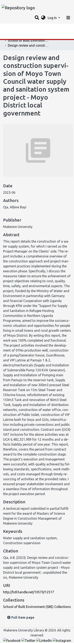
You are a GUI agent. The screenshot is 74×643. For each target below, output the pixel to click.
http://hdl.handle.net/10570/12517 (28, 592)
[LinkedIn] (44, 640)
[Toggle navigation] (68, 18)
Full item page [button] (22, 617)
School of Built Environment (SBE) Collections (28, 40)
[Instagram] (62, 640)
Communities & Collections (23, 36)
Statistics (10, 28)
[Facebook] (12, 640)
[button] (43, 17)
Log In (53, 18)
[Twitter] (28, 640)
